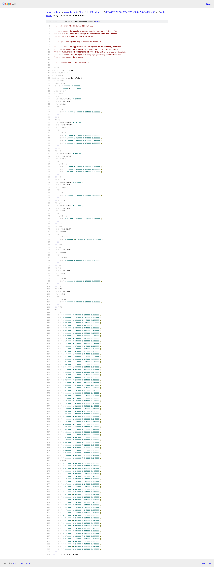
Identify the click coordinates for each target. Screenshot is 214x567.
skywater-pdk (71, 12)
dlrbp (49, 15)
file (97, 21)
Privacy (22, 563)
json (210, 563)
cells (162, 12)
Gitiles (15, 563)
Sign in (209, 4)
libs (82, 12)
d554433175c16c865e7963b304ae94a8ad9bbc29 (130, 12)
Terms (28, 563)
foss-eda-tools (54, 12)
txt (203, 563)
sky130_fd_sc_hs (94, 12)
